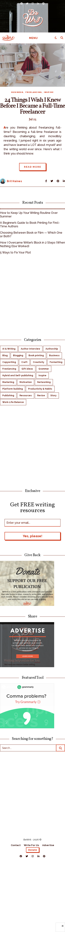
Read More (32, 166)
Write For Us (31, 845)
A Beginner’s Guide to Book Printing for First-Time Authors (30, 224)
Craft (24, 362)
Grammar (43, 369)
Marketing (8, 382)
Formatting (56, 362)
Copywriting (9, 362)
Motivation (26, 382)
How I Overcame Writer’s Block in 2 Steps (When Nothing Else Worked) (32, 244)
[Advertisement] (32, 295)
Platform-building (12, 389)
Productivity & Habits (40, 389)
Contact (16, 845)
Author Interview (30, 349)
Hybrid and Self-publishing (17, 375)
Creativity (38, 362)
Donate (32, 850)
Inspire (49, 92)
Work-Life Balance (13, 402)
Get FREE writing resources (32, 507)
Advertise (48, 845)
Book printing (36, 355)
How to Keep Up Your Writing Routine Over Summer (29, 214)
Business (17, 92)
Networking (44, 382)
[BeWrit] (32, 18)
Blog (5, 355)
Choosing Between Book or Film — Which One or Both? (31, 234)
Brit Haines (14, 181)
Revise (41, 395)
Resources (26, 395)
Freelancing (33, 92)
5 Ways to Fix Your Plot (15, 252)
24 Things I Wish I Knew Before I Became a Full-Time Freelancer (32, 106)
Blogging (18, 355)
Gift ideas (27, 369)
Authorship (52, 349)
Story (53, 395)
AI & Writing (8, 349)
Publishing (8, 395)
